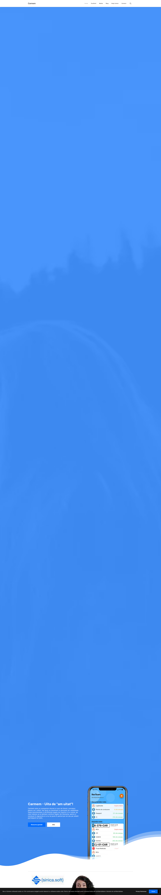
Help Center (115, 3)
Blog (107, 3)
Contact (124, 3)
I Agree (153, 891)
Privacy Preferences (141, 891)
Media (101, 3)
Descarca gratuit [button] (36, 825)
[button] (131, 3)
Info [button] (53, 825)
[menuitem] (86, 3)
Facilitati (93, 3)
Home (86, 3)
